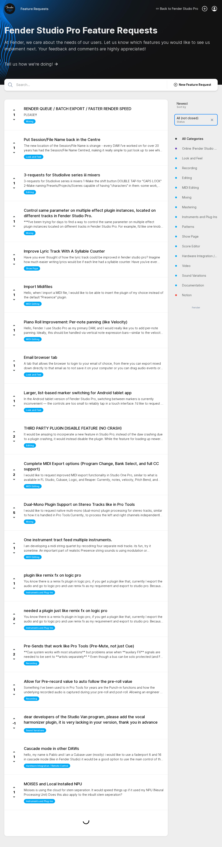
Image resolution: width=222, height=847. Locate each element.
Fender (196, 307)
